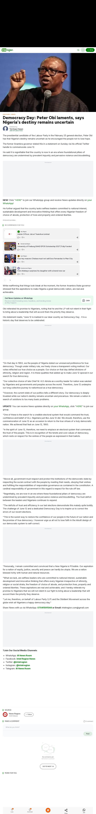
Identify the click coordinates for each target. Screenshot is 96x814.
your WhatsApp (61, 406)
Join (88, 300)
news (13, 114)
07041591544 (44, 607)
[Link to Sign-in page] (83, 50)
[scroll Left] (5, 280)
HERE (18, 200)
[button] (12, 811)
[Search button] (78, 50)
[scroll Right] (10, 280)
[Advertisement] (48, 16)
